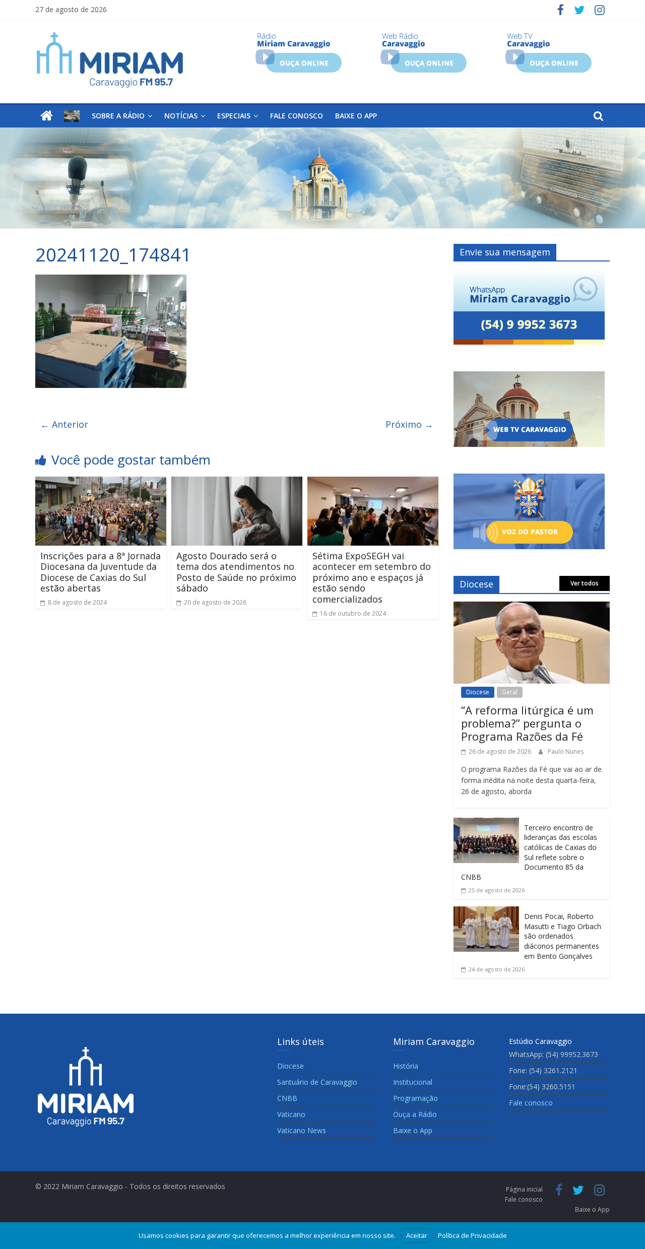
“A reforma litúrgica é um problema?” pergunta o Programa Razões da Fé (527, 723)
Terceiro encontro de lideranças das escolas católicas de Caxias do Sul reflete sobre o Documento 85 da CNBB (529, 852)
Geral (510, 692)
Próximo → (409, 424)
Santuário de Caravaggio (317, 1082)
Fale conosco (296, 115)
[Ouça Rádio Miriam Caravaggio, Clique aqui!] (298, 36)
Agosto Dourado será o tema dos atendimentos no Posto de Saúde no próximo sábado (236, 572)
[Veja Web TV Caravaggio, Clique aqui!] (548, 36)
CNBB (287, 1098)
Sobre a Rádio (118, 115)
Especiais (233, 115)
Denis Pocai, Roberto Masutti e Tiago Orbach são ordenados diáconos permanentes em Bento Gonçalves (562, 935)
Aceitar (416, 1235)
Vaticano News (301, 1130)
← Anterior (64, 424)
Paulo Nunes (566, 751)
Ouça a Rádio (415, 1114)
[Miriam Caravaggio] (46, 116)
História (405, 1066)
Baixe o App (356, 115)
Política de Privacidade (472, 1235)
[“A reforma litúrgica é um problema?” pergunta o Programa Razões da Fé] (532, 609)
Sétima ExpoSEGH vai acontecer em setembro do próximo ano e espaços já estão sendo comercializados (371, 577)
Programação (415, 1098)
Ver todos (584, 583)
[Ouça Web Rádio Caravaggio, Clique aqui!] (423, 36)
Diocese (477, 692)
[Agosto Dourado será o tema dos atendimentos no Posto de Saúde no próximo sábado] (236, 484)
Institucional (412, 1082)
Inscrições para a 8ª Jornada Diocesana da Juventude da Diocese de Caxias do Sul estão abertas (100, 572)
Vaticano (291, 1114)
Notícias (181, 115)
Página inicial (524, 1189)
